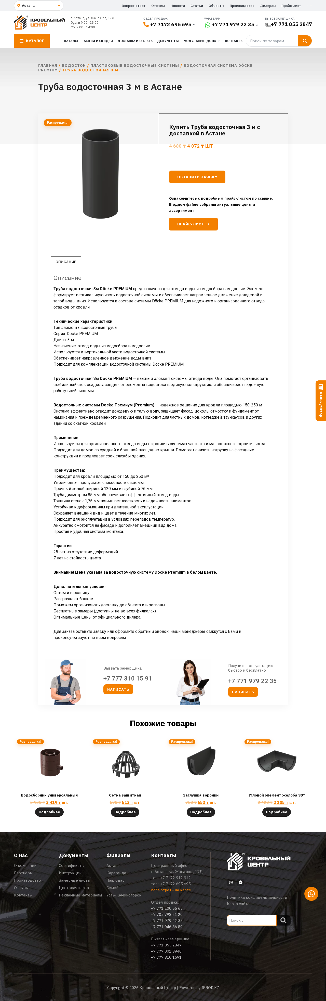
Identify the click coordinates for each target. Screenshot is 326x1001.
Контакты (234, 41)
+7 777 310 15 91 (127, 678)
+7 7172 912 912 (175, 877)
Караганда (116, 872)
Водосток (74, 65)
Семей (112, 887)
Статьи (197, 5)
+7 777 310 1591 (166, 957)
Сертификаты (71, 865)
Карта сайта (238, 903)
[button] (118, 689)
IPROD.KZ (210, 987)
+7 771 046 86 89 (167, 926)
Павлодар (115, 880)
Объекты (216, 5)
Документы (168, 41)
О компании (25, 865)
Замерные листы (74, 880)
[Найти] (305, 40)
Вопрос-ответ (134, 5)
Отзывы (158, 5)
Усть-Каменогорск (123, 895)
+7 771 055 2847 (291, 24)
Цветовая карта (74, 887)
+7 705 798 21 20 (167, 914)
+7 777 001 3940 (166, 951)
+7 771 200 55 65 (167, 908)
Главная (47, 65)
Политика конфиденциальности (257, 897)
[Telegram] (240, 882)
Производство (242, 5)
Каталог (71, 41)
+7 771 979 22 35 (233, 24)
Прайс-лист (291, 5)
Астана (112, 865)
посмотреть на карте (171, 890)
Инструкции (70, 872)
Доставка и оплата (134, 41)
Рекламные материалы (80, 895)
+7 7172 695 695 (170, 24)
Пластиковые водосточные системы (134, 65)
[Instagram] (231, 882)
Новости (177, 5)
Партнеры (23, 872)
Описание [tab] (66, 262)
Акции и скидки (98, 41)
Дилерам (268, 5)
